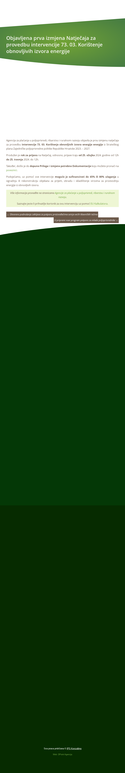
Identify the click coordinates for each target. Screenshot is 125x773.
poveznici (11, 170)
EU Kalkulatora (99, 203)
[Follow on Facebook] (62, 766)
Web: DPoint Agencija (62, 754)
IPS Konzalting (74, 748)
